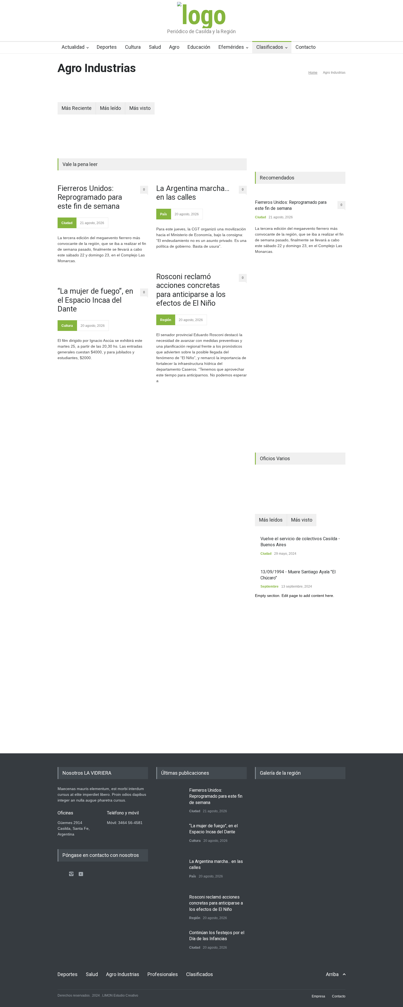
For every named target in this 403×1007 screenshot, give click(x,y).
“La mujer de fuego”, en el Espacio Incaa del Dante (95, 300)
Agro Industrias (122, 974)
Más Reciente (77, 108)
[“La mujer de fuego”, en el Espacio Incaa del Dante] (170, 836)
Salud (155, 47)
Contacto (306, 47)
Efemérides (231, 47)
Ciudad (66, 223)
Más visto (140, 108)
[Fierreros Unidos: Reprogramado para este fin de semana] (170, 801)
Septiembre (269, 586)
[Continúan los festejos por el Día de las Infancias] (170, 943)
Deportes (107, 47)
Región (165, 320)
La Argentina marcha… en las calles (192, 193)
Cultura (133, 47)
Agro (174, 47)
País (163, 214)
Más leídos (271, 520)
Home (312, 73)
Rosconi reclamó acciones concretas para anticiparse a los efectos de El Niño (191, 290)
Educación (199, 47)
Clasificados (269, 47)
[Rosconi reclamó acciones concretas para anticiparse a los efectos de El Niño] (170, 908)
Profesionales (162, 974)
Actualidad (73, 47)
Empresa (318, 996)
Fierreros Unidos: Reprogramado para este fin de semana (90, 197)
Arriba (332, 974)
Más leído (110, 108)
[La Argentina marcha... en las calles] (170, 872)
